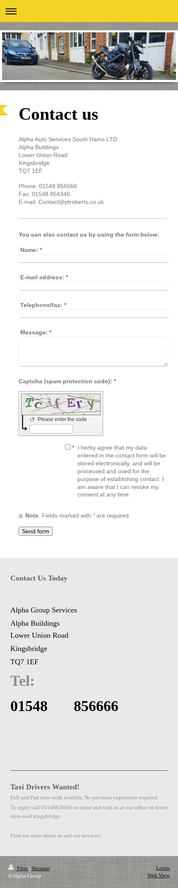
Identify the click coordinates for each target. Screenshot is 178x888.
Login (163, 868)
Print (22, 868)
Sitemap (40, 868)
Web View (158, 875)
